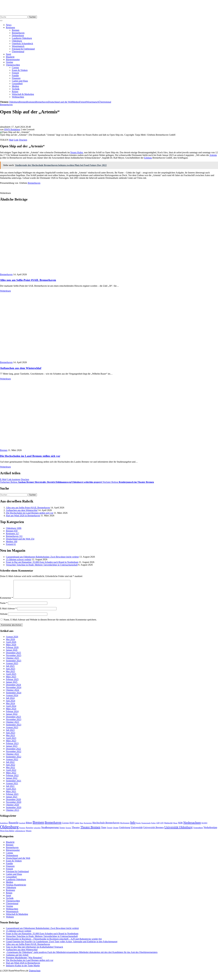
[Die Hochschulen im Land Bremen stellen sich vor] (45, 447)
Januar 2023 (11, 746)
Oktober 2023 (12, 722)
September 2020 (13, 807)
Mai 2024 (10, 703)
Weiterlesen (5, 291)
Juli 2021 (10, 786)
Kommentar (6, 598)
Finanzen (16, 78)
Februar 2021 (12, 794)
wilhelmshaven (20, 831)
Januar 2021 (11, 796)
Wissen (28, 831)
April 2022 (11, 770)
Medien (15, 86)
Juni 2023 (10, 732)
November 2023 (13, 719)
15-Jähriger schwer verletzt (18, 559)
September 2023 (13, 724)
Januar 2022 (11, 778)
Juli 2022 (10, 762)
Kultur (153, 823)
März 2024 (11, 708)
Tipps (103, 827)
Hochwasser (125, 823)
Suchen (32, 17)
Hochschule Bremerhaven (106, 822)
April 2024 (11, 706)
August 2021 (12, 783)
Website (3, 614)
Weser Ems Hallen (7, 831)
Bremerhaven (18, 33)
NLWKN (204, 823)
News (8, 25)
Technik (15, 89)
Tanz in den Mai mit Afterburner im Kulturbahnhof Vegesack (34, 947)
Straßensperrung (50, 827)
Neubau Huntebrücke (16, 885)
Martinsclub (168, 823)
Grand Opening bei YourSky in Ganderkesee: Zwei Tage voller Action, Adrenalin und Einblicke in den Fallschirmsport (61, 941)
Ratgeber (29, 828)
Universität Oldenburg (178, 827)
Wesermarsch (18, 46)
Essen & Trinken (20, 70)
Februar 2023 (12, 743)
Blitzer (29, 822)
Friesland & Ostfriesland (23, 49)
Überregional (18, 51)
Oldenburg (17, 41)
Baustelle (14, 822)
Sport (8, 54)
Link (16, 140)
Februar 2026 (12, 647)
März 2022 (11, 772)
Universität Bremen (153, 827)
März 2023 (11, 740)
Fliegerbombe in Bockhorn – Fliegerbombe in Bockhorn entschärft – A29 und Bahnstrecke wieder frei (54, 939)
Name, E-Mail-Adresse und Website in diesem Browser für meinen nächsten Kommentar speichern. (50, 619)
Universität (137, 827)
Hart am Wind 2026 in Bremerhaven (23, 515)
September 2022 (13, 756)
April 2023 (11, 738)
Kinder (138, 823)
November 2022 (13, 751)
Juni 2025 (10, 668)
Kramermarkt (146, 823)
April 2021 (11, 788)
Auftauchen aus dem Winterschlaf (20, 368)
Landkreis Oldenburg (22, 38)
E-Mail (3, 479)
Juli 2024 (10, 698)
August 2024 (12, 695)
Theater (76, 827)
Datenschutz (34, 970)
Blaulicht (10, 57)
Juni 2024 (10, 700)
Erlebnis (148, 158)
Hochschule (88, 823)
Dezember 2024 (13, 684)
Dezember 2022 (13, 748)
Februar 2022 (12, 775)
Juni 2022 (10, 764)
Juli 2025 (10, 666)
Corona (15, 67)
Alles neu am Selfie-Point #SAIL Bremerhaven (28, 280)
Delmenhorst (18, 35)
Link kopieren (13, 479)
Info (133, 822)
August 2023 (12, 727)
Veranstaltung (198, 828)
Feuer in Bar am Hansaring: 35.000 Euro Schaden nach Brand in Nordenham (42, 562)
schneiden (37, 828)
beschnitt (22, 823)
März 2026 (11, 644)
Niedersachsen (192, 822)
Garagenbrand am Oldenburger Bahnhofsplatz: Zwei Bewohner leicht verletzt (42, 557)
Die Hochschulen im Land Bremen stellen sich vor (30, 456)
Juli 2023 (10, 730)
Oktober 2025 (12, 658)
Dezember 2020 (13, 799)
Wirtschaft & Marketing (23, 94)
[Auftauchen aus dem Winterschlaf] (51, 359)
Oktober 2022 (12, 754)
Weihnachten (18, 97)
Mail (11, 140)
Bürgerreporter (13, 59)
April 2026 (11, 642)
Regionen (10, 27)
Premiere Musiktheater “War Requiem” (24, 957)
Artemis (213, 155)
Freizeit (15, 73)
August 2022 (12, 759)
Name (3, 603)
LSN (162, 823)
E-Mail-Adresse (8, 608)
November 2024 (13, 687)
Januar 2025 (11, 682)
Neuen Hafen (76, 152)
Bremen (15, 30)
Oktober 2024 (12, 690)
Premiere (22, 828)
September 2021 (13, 780)
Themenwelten (13, 65)
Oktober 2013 (12, 810)
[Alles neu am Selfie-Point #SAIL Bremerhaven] (45, 271)
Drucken (23, 140)
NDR (180, 822)
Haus (81, 823)
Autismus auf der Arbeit (17, 955)
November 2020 (13, 802)
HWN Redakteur (12, 129)
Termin (62, 827)
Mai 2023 (10, 735)
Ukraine (115, 828)
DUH (71, 823)
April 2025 (11, 674)
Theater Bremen (90, 827)
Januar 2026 (11, 650)
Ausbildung (4, 823)
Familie (15, 75)
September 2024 (13, 692)
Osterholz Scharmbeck (22, 43)
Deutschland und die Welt (60, 102)
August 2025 (12, 663)
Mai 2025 (10, 671)
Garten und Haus (20, 81)
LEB (158, 823)
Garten (76, 823)
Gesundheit (17, 83)
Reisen (15, 91)
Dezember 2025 (13, 652)
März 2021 (11, 791)
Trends (109, 828)
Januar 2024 (11, 714)
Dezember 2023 (13, 716)
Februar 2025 (12, 679)
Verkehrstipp (210, 827)
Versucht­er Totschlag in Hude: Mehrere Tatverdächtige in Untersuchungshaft (42, 565)
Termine (68, 828)
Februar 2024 (12, 711)
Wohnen (10, 917)
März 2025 (11, 676)
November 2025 (13, 655)
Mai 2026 (10, 639)
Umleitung (124, 827)
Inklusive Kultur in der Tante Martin (23, 965)
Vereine (9, 62)
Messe (175, 823)
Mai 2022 (10, 767)
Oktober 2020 (12, 804)
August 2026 (12, 636)
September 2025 (13, 660)
